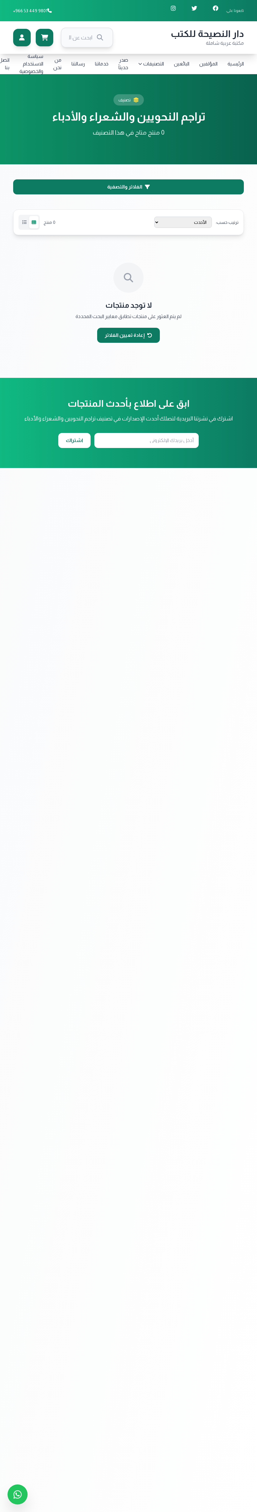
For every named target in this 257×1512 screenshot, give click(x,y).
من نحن (57, 63)
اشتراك (74, 440)
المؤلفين (208, 63)
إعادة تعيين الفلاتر (125, 335)
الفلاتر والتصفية (124, 186)
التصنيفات (153, 63)
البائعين (181, 63)
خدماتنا (101, 63)
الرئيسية (236, 63)
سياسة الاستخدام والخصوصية (31, 64)
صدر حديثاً (123, 63)
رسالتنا (78, 63)
